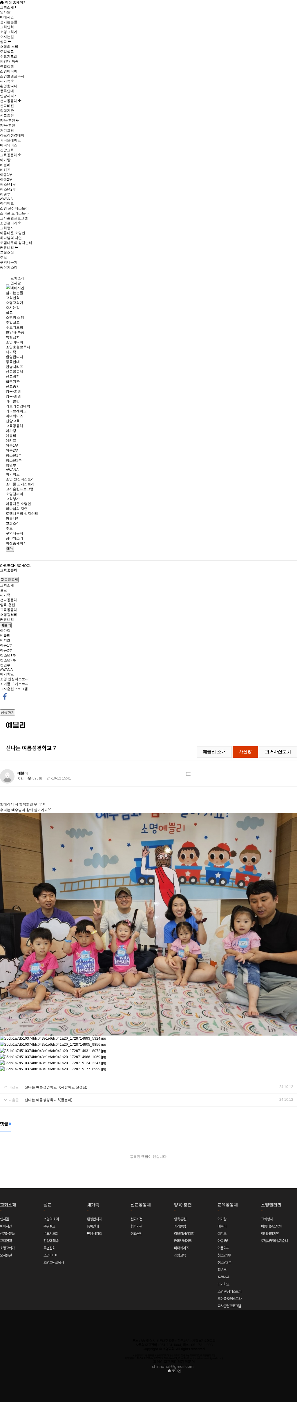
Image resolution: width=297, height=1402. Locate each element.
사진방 (245, 752)
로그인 (176, 1371)
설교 (4, 42)
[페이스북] (5, 696)
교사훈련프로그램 (14, 218)
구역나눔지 (8, 262)
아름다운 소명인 (12, 233)
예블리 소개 (214, 752)
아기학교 (7, 203)
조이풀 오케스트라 (14, 213)
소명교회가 (8, 32)
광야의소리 (8, 267)
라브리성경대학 (12, 135)
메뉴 (9, 549)
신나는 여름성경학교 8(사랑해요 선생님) (56, 1087)
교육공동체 (9, 155)
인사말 (5, 12)
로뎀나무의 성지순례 (16, 243)
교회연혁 (7, 27)
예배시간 (7, 17)
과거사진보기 (278, 752)
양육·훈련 (8, 120)
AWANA (6, 199)
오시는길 (7, 37)
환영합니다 (8, 86)
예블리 (5, 165)
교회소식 (7, 253)
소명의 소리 (9, 47)
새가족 (5, 81)
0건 (20, 778)
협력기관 (7, 111)
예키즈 (5, 170)
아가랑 (5, 160)
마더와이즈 (8, 145)
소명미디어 (8, 71)
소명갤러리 (9, 223)
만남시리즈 (8, 96)
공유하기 (8, 712)
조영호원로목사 (12, 76)
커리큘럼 (7, 130)
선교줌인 (7, 116)
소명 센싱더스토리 (14, 208)
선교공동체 (9, 101)
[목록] (188, 774)
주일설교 (7, 52)
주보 (3, 257)
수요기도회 (8, 56)
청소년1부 (8, 184)
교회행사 (7, 228)
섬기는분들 (8, 22)
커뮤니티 (7, 248)
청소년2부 (8, 189)
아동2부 (6, 180)
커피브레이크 (10, 140)
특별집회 (7, 66)
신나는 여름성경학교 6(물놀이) (49, 1100)
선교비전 (7, 106)
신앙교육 (7, 150)
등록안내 (7, 91)
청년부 (5, 194)
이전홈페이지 (16, 543)
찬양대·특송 (9, 61)
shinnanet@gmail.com (172, 1367)
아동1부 (6, 175)
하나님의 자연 (11, 238)
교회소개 (7, 7)
